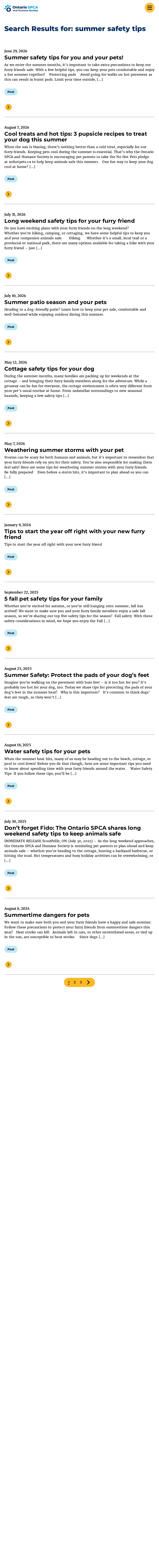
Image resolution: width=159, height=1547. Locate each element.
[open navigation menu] (150, 8)
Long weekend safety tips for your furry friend (69, 221)
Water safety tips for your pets (47, 751)
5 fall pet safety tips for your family (53, 598)
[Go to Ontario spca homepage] (21, 8)
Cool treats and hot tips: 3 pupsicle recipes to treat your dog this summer (75, 137)
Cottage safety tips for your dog (49, 368)
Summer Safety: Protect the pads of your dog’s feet (76, 675)
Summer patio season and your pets (55, 302)
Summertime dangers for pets (46, 915)
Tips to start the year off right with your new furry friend (74, 534)
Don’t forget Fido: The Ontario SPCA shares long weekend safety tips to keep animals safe (72, 831)
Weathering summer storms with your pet (64, 450)
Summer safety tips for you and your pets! (63, 57)
